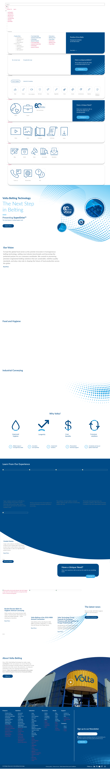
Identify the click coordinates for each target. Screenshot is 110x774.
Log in (45, 719)
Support (9, 164)
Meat (33, 713)
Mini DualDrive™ (20, 42)
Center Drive (21, 716)
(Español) (10, 13)
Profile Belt (20, 719)
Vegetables (34, 720)
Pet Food (34, 717)
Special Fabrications (22, 726)
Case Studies (57, 718)
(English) (10, 12)
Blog (56, 713)
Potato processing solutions (92, 498)
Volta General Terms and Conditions (68, 766)
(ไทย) (9, 19)
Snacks (33, 724)
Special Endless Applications (21, 724)
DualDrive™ (19, 40)
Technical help (67, 714)
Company (10, 99)
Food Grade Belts (35, 36)
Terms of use (100, 738)
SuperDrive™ (19, 37)
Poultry (33, 714)
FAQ (65, 716)
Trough (19, 717)
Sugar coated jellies (10, 498)
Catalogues (46, 716)
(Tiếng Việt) (11, 18)
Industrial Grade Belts (36, 37)
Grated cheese (8, 541)
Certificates (47, 717)
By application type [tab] (27, 60)
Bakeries (33, 727)
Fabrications (51, 36)
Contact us (66, 713)
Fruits (33, 722)
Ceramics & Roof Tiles (35, 731)
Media (9, 143)
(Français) (10, 16)
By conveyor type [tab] (16, 60)
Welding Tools (52, 37)
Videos (45, 714)
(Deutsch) (10, 15)
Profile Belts (34, 39)
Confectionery (35, 725)
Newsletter (57, 720)
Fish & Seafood (35, 716)
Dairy (33, 719)
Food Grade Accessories (20, 721)
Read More (6, 510)
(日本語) (10, 21)
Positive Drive (17, 36)
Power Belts (51, 39)
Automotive (34, 734)
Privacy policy (92, 738)
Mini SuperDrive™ (20, 39)
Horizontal (20, 713)
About (65, 726)
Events (56, 714)
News (56, 716)
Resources (10, 122)
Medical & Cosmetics (36, 728)
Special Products (35, 41)
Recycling (34, 733)
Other (33, 736)
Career (65, 727)
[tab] (15, 81)
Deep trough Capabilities (65, 498)
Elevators (20, 714)
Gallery (46, 713)
